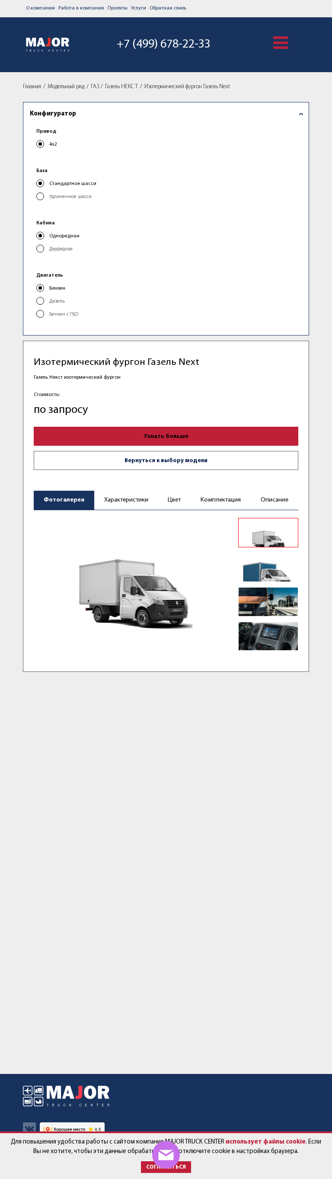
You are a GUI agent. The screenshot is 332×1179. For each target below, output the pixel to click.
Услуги (138, 8)
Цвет (174, 500)
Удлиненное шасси (70, 196)
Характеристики (126, 500)
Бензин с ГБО (63, 314)
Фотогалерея (64, 500)
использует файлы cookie (266, 1142)
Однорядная (64, 236)
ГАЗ (95, 86)
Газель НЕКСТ (121, 86)
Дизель (57, 301)
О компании (40, 8)
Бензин (57, 288)
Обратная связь (168, 8)
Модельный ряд (66, 86)
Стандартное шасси (72, 183)
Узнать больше (166, 436)
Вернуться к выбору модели (166, 460)
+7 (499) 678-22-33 (164, 44)
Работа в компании (81, 8)
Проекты (118, 8)
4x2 (53, 144)
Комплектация (221, 500)
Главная (32, 86)
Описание (274, 500)
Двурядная (61, 249)
